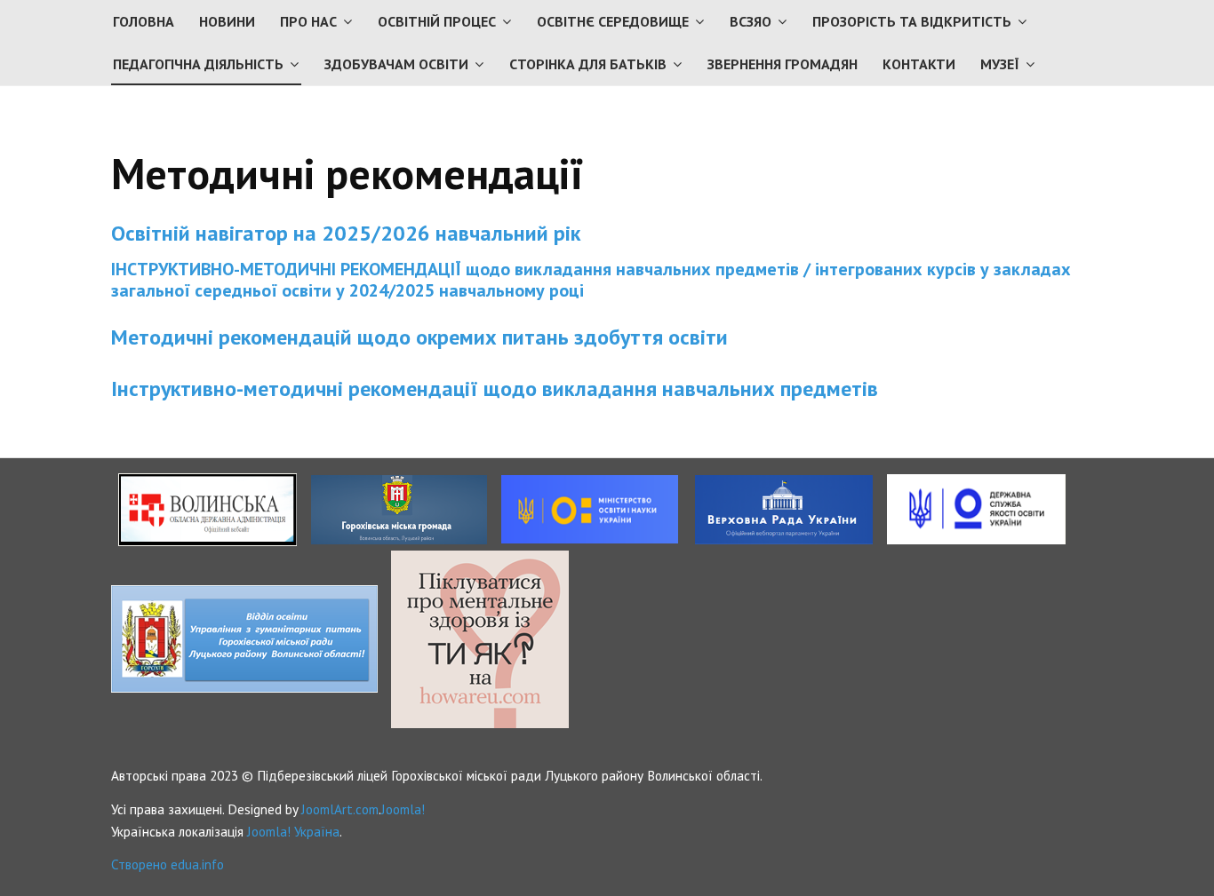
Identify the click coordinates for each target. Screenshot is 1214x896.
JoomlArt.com (340, 809)
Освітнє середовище (613, 21)
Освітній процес (437, 21)
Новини (227, 21)
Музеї (999, 64)
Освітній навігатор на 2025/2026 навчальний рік (345, 233)
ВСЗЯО (750, 21)
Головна (143, 21)
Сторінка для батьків (588, 64)
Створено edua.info (167, 864)
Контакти (919, 64)
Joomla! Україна (293, 831)
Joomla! (403, 809)
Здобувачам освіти (396, 64)
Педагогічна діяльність (198, 64)
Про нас (308, 21)
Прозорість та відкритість (911, 21)
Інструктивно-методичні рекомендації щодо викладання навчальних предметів (494, 388)
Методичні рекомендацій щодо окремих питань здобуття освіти (422, 337)
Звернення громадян (782, 64)
